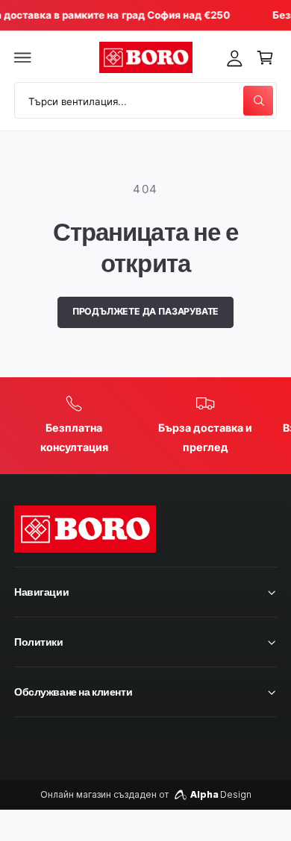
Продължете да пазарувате (145, 311)
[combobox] (145, 100)
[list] (145, 425)
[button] (23, 57)
